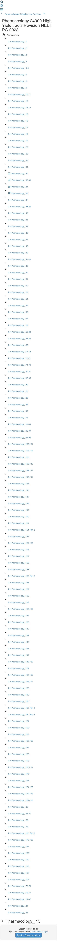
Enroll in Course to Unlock (28, 935)
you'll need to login (40, 931)
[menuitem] (1, 6)
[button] (1, 2)
